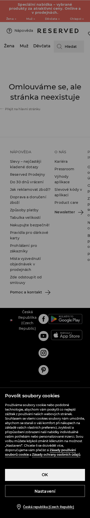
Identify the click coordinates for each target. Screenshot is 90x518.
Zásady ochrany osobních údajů (56, 454)
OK (45, 474)
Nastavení (45, 491)
